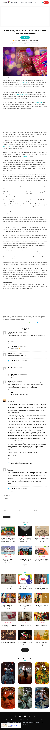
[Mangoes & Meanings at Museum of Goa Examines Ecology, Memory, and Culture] (42, 550)
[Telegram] (25, 716)
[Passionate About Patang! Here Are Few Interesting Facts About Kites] (41, 579)
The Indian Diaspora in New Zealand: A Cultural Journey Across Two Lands (25, 559)
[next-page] (26, 565)
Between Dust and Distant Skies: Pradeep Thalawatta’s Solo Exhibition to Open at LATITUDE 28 (8, 541)
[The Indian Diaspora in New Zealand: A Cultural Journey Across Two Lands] (25, 550)
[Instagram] (15, 716)
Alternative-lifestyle (25, 585)
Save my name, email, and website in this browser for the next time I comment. (21, 514)
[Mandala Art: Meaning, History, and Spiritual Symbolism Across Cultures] (42, 531)
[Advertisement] (25, 16)
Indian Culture (26, 43)
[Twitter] (34, 716)
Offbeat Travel (25, 603)
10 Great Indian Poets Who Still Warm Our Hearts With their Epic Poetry (8, 607)
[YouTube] (20, 716)
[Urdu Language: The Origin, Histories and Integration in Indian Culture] (41, 635)
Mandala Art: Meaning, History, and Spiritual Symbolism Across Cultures (42, 540)
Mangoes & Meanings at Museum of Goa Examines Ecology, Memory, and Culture (42, 559)
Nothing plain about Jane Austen (8, 642)
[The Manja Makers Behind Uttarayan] (8, 579)
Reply (8, 343)
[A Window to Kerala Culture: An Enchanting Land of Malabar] (25, 635)
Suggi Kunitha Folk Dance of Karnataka (42, 606)
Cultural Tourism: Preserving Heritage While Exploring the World (25, 607)
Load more (24, 649)
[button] (40, 2)
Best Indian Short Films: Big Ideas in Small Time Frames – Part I (25, 624)
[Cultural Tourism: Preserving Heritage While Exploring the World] (25, 598)
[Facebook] (30, 716)
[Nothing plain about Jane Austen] (8, 635)
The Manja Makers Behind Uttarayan (8, 587)
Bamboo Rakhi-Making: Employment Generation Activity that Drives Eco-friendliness (8, 625)
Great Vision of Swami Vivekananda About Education (25, 587)
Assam (20, 43)
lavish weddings (38, 102)
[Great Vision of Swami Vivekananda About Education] (25, 579)
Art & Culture (14, 43)
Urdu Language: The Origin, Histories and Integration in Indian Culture (41, 644)
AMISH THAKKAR (12, 77)
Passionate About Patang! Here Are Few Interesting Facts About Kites (42, 588)
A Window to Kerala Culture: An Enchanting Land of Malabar (25, 643)
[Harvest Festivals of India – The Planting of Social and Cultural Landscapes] (41, 616)
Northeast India (35, 43)
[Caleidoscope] (13, 40)
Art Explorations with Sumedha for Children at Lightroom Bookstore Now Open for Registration (8, 560)
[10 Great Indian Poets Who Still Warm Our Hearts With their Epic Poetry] (8, 598)
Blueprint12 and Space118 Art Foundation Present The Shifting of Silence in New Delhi (25, 540)
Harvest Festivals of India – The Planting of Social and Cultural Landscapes (42, 625)
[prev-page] (24, 565)
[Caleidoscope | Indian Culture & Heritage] (5, 2)
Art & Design (8, 536)
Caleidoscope (17, 40)
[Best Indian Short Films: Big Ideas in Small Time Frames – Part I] (25, 616)
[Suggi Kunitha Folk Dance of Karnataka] (41, 598)
